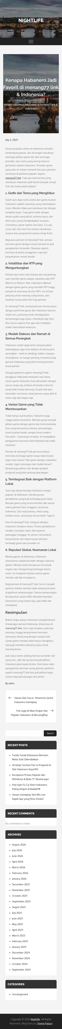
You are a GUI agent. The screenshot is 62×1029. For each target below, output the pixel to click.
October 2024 (19, 963)
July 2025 (17, 912)
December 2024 (21, 952)
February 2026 (20, 873)
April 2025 (17, 929)
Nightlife (30, 20)
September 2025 (21, 901)
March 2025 (18, 935)
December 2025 (21, 884)
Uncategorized (20, 994)
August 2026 (19, 844)
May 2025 (17, 924)
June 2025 (17, 918)
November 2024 (21, 958)
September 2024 (21, 969)
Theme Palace (44, 1023)
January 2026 (19, 878)
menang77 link (13, 177)
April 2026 (17, 861)
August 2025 (19, 907)
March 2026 (18, 867)
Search (50, 733)
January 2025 (19, 946)
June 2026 (17, 855)
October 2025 (19, 895)
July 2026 (17, 850)
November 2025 (21, 890)
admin (11, 683)
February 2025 (20, 941)
